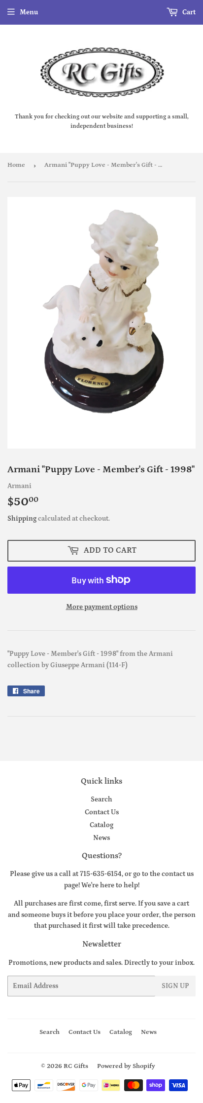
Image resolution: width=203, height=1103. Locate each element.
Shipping (21, 519)
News (101, 838)
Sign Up (175, 986)
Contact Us (102, 812)
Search (101, 799)
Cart (188, 12)
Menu (29, 12)
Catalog (101, 825)
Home (16, 165)
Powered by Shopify (126, 1066)
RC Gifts (76, 1066)
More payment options (101, 607)
